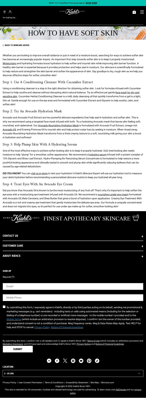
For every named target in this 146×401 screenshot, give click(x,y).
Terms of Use (93, 341)
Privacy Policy (9, 382)
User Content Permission (30, 382)
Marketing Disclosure (13, 344)
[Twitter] (65, 361)
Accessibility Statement (77, 382)
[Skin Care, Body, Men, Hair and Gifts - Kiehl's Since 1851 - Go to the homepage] (72, 12)
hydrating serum (97, 154)
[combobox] (70, 21)
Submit (17, 349)
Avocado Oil (9, 129)
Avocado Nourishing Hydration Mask (58, 125)
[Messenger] (49, 361)
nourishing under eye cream (113, 194)
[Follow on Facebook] (57, 361)
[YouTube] (81, 361)
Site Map (94, 382)
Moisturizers (9, 63)
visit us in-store (39, 173)
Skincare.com (107, 382)
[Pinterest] (89, 361)
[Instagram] (73, 361)
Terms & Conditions (54, 382)
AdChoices (121, 389)
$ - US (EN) (9, 373)
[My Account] (10, 11)
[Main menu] (142, 12)
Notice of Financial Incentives (109, 344)
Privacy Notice (83, 344)
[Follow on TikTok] (97, 361)
